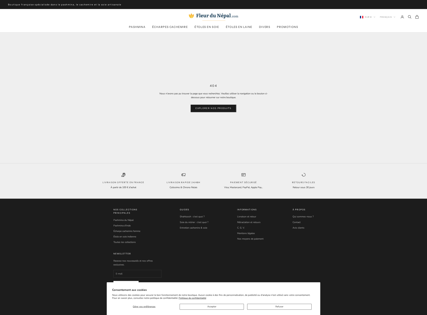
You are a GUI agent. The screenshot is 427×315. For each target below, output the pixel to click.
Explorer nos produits (213, 108)
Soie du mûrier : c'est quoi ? (194, 222)
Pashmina (137, 27)
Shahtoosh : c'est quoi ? (192, 216)
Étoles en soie (206, 27)
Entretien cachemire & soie (193, 227)
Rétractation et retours (249, 222)
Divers (264, 27)
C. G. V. (241, 227)
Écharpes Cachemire (170, 27)
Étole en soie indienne (124, 236)
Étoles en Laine (239, 27)
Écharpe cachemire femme (126, 231)
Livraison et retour (246, 216)
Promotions (287, 27)
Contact (297, 222)
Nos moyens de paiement (250, 238)
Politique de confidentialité (192, 298)
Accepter (211, 306)
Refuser (279, 306)
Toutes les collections (124, 242)
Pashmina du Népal (123, 220)
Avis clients (298, 227)
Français (386, 17)
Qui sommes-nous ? (303, 216)
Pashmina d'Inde (122, 225)
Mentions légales (246, 233)
